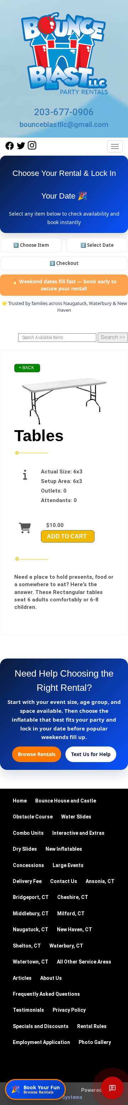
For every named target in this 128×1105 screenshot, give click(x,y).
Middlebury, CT (31, 913)
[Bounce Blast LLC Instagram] (32, 148)
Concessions (28, 865)
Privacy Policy (69, 1010)
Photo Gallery (95, 1042)
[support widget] (112, 1088)
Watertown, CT (30, 962)
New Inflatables (64, 849)
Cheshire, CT (72, 897)
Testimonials (28, 1010)
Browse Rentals (36, 754)
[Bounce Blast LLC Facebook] (9, 148)
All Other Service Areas (84, 962)
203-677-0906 (64, 112)
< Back (26, 367)
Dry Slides (25, 849)
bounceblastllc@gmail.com (64, 124)
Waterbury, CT (66, 946)
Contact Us (63, 881)
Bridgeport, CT (31, 897)
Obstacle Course (33, 817)
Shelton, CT (27, 946)
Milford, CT (71, 913)
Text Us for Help (91, 754)
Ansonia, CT (100, 881)
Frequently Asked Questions (46, 994)
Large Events (68, 865)
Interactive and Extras (78, 833)
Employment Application (41, 1042)
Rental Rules (92, 1026)
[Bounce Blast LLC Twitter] (21, 148)
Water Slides (76, 817)
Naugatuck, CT (30, 929)
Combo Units (28, 833)
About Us (51, 978)
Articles (22, 978)
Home (20, 801)
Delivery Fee (27, 881)
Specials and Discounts (41, 1026)
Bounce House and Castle (65, 801)
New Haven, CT (74, 929)
